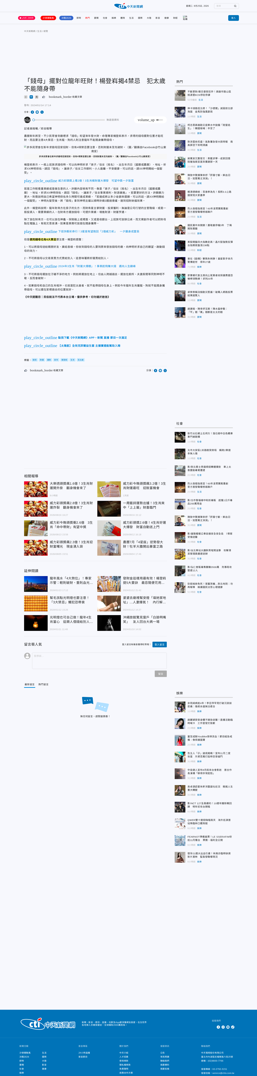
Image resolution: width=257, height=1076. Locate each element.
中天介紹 (123, 1053)
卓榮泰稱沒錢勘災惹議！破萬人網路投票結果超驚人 (180, 296)
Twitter (213, 1027)
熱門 (87, 18)
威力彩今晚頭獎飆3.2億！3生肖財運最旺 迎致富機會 (109, 489)
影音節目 (83, 1057)
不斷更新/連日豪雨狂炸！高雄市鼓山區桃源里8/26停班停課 (180, 95)
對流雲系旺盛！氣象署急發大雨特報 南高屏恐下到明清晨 (180, 145)
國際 (140, 18)
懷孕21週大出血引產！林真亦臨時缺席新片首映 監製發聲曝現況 (180, 857)
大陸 (149, 18)
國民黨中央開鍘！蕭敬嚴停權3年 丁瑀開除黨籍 (180, 229)
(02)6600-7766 (215, 1061)
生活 (131, 18)
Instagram (223, 1027)
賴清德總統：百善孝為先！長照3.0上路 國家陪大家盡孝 (180, 195)
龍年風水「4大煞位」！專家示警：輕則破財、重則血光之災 (36, 584)
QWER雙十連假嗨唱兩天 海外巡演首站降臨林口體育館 (180, 823)
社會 (105, 18)
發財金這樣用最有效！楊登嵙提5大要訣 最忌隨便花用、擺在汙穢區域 (109, 584)
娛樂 (114, 18)
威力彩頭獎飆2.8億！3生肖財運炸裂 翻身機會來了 (36, 509)
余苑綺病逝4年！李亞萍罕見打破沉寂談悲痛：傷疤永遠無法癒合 (180, 707)
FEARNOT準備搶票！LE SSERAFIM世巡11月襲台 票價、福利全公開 (180, 840)
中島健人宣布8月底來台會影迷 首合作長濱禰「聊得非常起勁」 (180, 773)
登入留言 (160, 644)
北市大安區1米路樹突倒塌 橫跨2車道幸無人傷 (180, 454)
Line (228, 1027)
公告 (162, 1053)
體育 (122, 18)
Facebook (218, 1027)
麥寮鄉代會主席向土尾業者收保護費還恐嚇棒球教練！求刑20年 (180, 279)
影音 (158, 18)
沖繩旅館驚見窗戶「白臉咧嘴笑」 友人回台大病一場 (109, 623)
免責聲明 (123, 1069)
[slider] (69, 120)
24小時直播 (84, 1053)
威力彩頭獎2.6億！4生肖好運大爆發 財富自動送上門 (109, 528)
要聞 (96, 18)
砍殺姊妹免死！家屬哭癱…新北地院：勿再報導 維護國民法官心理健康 (180, 587)
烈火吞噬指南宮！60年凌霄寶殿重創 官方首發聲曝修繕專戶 (180, 212)
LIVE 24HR (28, 18)
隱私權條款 (125, 1065)
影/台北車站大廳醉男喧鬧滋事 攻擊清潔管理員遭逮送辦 (180, 554)
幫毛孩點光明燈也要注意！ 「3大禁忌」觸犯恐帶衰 (36, 603)
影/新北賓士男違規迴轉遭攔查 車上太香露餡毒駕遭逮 (180, 470)
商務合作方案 (126, 1073)
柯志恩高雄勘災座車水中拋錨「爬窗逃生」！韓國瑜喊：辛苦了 (180, 128)
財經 (175, 18)
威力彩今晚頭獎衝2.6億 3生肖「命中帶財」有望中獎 (36, 528)
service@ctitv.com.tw (223, 1073)
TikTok (232, 1027)
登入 (233, 18)
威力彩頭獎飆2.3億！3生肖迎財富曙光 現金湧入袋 (36, 548)
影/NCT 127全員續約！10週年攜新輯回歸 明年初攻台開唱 (180, 807)
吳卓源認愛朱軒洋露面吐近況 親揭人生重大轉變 (180, 790)
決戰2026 (66, 18)
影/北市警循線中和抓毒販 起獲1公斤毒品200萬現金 (180, 504)
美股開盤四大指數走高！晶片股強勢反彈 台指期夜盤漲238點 (180, 245)
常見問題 (164, 1057)
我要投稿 (164, 1069)
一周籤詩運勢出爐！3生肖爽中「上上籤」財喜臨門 (109, 509)
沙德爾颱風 (48, 18)
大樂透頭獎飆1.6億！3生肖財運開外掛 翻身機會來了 (36, 489)
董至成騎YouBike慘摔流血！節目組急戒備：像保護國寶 (180, 740)
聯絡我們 (164, 1061)
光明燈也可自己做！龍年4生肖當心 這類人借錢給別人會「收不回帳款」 (36, 623)
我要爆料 (164, 1065)
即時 (79, 18)
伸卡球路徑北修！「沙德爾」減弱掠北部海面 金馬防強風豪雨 (180, 112)
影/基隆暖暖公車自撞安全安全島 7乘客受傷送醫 (180, 537)
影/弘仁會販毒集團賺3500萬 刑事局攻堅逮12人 (180, 571)
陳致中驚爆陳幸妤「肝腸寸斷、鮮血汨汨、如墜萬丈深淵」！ (180, 179)
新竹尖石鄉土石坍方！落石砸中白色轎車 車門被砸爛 (180, 437)
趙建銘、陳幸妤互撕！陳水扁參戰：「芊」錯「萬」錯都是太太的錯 (180, 312)
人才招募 (123, 1057)
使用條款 (123, 1061)
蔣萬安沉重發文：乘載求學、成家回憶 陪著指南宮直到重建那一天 (180, 162)
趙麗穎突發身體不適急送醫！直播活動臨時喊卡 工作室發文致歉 (180, 723)
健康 (166, 18)
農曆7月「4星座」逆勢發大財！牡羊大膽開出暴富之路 (109, 548)
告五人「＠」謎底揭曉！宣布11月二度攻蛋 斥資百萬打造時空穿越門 (180, 757)
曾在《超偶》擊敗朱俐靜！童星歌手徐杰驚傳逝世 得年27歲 (180, 262)
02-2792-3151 (219, 1069)
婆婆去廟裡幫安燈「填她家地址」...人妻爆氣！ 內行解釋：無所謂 (109, 603)
